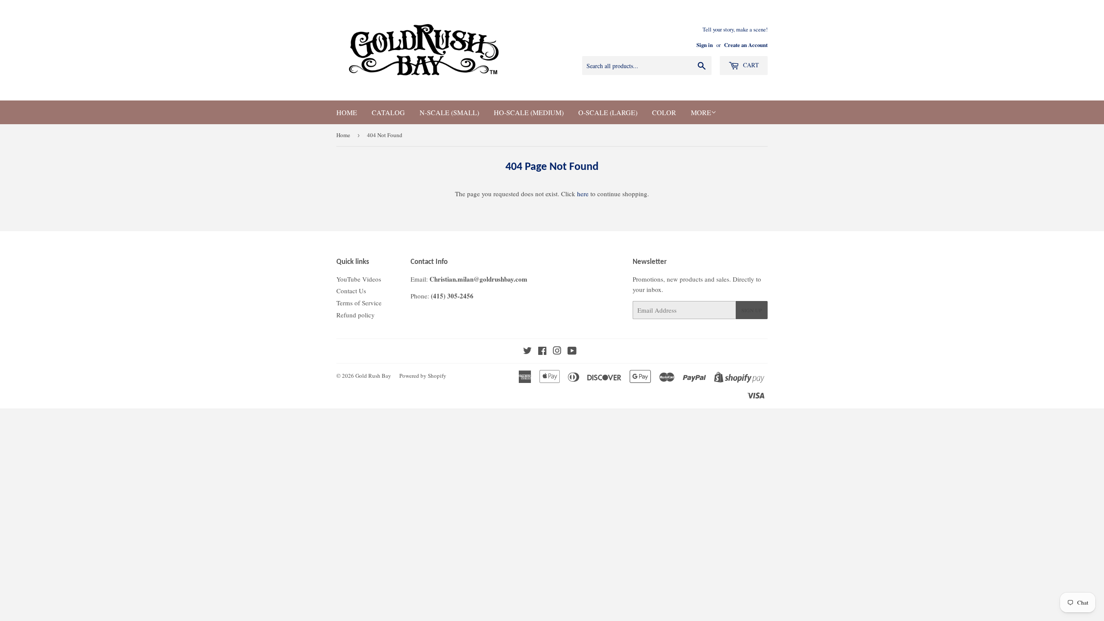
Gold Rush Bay (373, 376)
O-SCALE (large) (607, 112)
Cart (750, 65)
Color (664, 112)
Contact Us (351, 290)
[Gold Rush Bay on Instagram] (557, 351)
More (701, 112)
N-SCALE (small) (449, 112)
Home (346, 112)
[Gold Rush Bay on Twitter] (527, 351)
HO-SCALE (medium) (529, 112)
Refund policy (355, 314)
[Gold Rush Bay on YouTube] (572, 351)
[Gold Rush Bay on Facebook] (542, 351)
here (583, 193)
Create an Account (746, 45)
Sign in (704, 45)
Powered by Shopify (422, 376)
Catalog (388, 112)
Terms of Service (359, 302)
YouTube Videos (358, 279)
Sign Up (751, 310)
